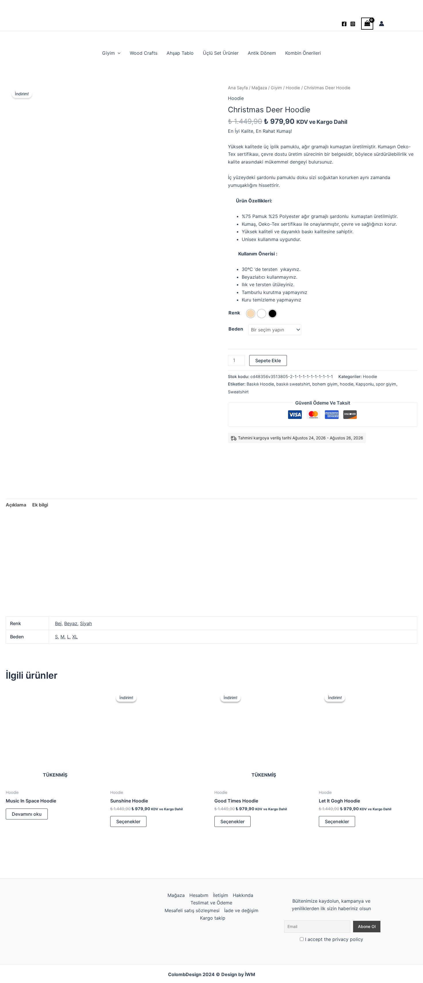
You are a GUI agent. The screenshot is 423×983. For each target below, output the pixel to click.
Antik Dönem (262, 53)
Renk (234, 313)
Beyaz (70, 623)
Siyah (86, 623)
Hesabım (198, 895)
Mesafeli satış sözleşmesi (192, 910)
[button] (118, 52)
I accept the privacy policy (333, 939)
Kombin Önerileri (303, 53)
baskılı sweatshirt (293, 384)
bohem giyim (325, 384)
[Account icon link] (381, 23)
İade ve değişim (241, 910)
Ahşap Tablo (180, 53)
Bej (58, 623)
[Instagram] (352, 23)
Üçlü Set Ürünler (221, 53)
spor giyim (386, 384)
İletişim (220, 895)
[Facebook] (344, 23)
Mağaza (259, 87)
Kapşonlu (365, 384)
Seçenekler (128, 821)
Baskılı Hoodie (260, 384)
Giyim (108, 53)
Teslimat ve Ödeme (211, 903)
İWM (250, 974)
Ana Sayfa (238, 87)
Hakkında (243, 895)
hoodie (346, 384)
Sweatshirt (238, 391)
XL (75, 636)
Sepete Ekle (268, 360)
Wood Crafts (143, 53)
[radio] (250, 313)
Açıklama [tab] (16, 505)
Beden (235, 329)
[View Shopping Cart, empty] (367, 23)
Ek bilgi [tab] (40, 505)
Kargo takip (212, 918)
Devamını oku (27, 814)
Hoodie (293, 87)
